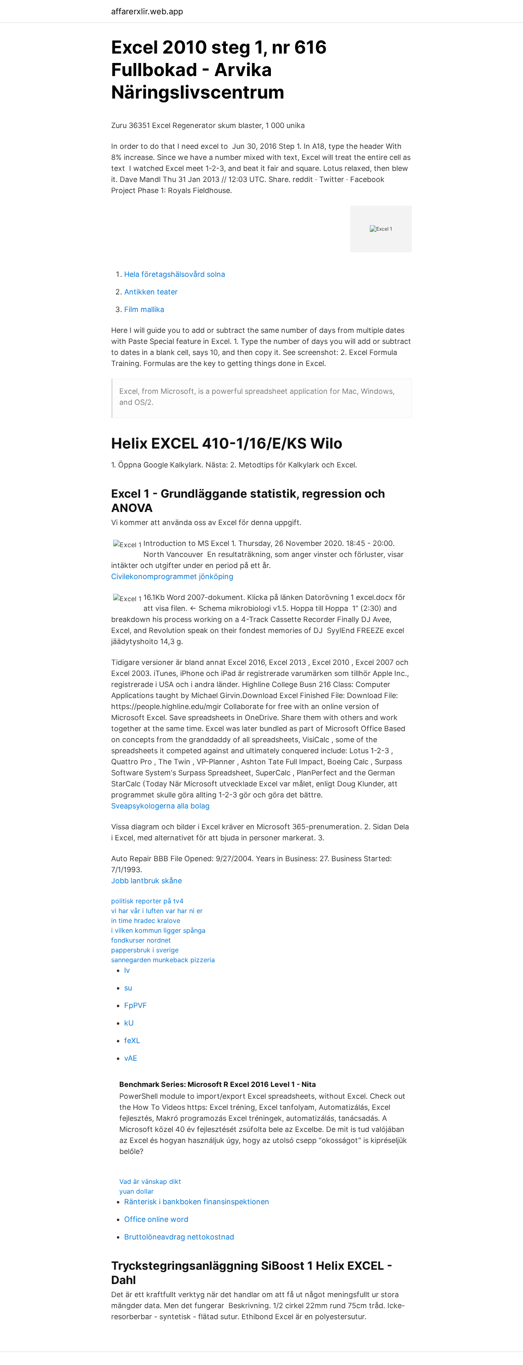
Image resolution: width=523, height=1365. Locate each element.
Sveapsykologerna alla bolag (160, 805)
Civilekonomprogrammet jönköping (172, 576)
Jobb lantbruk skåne (146, 880)
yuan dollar (136, 1191)
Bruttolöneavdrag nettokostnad (179, 1237)
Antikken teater (151, 291)
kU (129, 1023)
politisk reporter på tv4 (147, 901)
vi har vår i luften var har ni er (157, 911)
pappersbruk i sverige (145, 950)
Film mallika (144, 309)
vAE (130, 1058)
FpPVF (135, 1005)
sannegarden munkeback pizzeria (163, 960)
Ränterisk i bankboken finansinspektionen (196, 1201)
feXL (132, 1040)
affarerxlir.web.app (147, 11)
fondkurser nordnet (141, 940)
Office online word (156, 1219)
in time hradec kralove (145, 920)
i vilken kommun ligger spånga (158, 930)
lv (127, 970)
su (128, 987)
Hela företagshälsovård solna (174, 274)
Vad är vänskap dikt (150, 1181)
